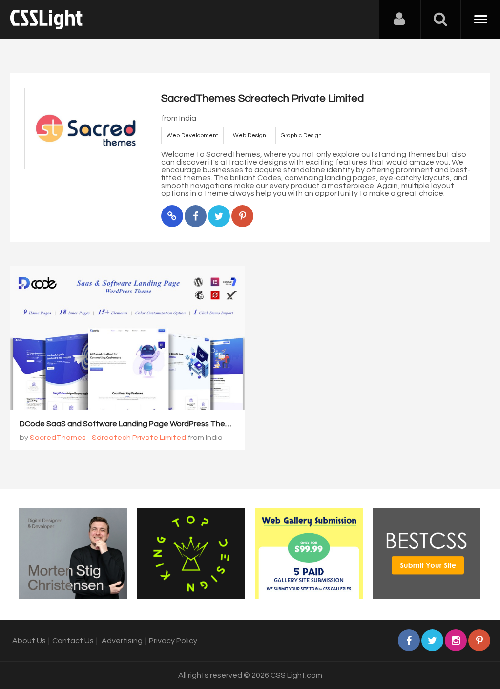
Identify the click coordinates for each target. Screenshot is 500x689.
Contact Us (73, 641)
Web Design (249, 135)
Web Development (192, 135)
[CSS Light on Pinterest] (479, 640)
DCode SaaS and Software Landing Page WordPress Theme (128, 424)
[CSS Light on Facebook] (409, 640)
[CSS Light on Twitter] (432, 640)
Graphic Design (301, 135)
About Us (29, 641)
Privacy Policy (173, 641)
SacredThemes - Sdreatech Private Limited (108, 437)
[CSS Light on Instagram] (456, 640)
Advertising (122, 641)
